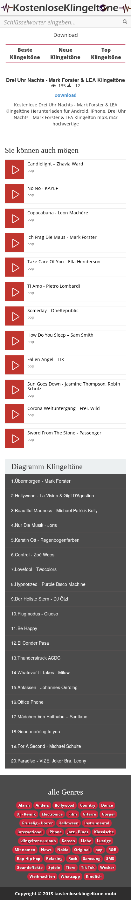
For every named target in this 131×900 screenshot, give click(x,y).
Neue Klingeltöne (65, 53)
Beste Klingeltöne (25, 53)
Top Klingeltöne (106, 53)
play (14, 169)
